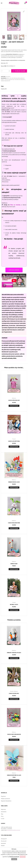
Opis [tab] (2, 86)
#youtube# (3, 843)
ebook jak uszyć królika (12, 78)
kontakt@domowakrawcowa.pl (13, 830)
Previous (26, 38)
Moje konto (3, 809)
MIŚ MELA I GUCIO (14, 604)
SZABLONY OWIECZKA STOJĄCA (14, 652)
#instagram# (4, 838)
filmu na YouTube (15, 205)
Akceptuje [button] (23, 856)
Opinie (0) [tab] (4, 89)
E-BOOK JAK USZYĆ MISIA (14, 441)
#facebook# (3, 841)
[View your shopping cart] (25, 3)
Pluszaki (14, 438)
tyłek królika (17, 79)
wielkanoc (22, 79)
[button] (23, 11)
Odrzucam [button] (14, 859)
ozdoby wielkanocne (9, 79)
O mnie (2, 818)
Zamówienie (3, 811)
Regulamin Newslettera (6, 800)
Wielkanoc (8, 76)
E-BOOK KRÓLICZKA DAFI (14, 400)
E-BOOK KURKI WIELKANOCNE (14, 734)
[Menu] (2, 3)
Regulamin (3, 796)
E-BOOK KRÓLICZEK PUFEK (14, 522)
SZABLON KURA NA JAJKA (14, 482)
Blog (2, 814)
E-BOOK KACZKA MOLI (14, 693)
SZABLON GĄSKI (13, 563)
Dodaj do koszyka (20, 71)
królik (19, 78)
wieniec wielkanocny (5, 80)
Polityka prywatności (5, 798)
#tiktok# (2, 845)
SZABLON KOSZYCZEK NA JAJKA (14, 775)
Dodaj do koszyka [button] (14, 405)
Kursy (2, 816)
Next (26, 35)
